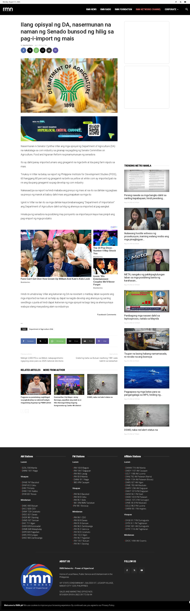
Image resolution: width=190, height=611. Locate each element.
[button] (186, 9)
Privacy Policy (108, 605)
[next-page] (27, 411)
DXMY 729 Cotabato (31, 511)
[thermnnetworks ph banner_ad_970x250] (69, 128)
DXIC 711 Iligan (28, 523)
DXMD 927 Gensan (30, 520)
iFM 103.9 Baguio (81, 467)
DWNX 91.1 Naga (81, 479)
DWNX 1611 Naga (30, 470)
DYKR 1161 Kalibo (30, 491)
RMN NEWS (91, 9)
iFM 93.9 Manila (80, 476)
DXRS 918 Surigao (30, 535)
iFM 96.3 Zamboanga (83, 526)
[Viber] (55, 50)
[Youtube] (185, 2)
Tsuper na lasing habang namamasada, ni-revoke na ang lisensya (145, 355)
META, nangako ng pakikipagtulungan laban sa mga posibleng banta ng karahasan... (144, 277)
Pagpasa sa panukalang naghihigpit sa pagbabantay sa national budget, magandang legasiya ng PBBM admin (36, 400)
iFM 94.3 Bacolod (81, 494)
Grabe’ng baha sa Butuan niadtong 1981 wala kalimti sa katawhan (97, 359)
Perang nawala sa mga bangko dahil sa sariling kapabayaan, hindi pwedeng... (145, 197)
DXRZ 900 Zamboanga (32, 538)
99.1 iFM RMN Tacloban (84, 502)
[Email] (42, 50)
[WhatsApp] (36, 50)
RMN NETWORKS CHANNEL (148, 9)
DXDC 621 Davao (29, 514)
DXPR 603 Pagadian (30, 532)
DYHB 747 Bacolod (30, 482)
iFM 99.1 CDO (80, 517)
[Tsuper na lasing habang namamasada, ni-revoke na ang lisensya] (146, 339)
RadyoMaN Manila (28, 45)
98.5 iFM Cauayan (81, 482)
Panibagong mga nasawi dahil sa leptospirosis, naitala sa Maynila (142, 317)
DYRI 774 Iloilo (28, 488)
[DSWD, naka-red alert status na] (102, 384)
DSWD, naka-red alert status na (100, 397)
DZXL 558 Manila (29, 467)
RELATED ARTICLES (30, 369)
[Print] (49, 50)
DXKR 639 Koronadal (31, 526)
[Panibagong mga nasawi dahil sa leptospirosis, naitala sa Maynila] (146, 301)
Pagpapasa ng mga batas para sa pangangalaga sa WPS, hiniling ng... (143, 393)
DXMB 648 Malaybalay (32, 529)
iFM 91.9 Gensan (81, 523)
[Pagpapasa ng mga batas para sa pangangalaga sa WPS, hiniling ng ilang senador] (146, 377)
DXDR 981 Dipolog (30, 517)
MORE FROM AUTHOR (54, 369)
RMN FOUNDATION (123, 9)
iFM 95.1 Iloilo (80, 500)
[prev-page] (22, 411)
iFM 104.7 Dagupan (82, 470)
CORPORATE (170, 9)
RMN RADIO (105, 9)
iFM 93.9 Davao (80, 520)
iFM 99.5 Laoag (80, 473)
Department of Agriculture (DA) (41, 329)
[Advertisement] (146, 133)
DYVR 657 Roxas (29, 494)
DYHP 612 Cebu (29, 485)
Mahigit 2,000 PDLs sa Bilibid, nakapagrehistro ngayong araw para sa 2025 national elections (42, 359)
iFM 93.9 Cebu (80, 497)
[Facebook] (176, 2)
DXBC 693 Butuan (30, 505)
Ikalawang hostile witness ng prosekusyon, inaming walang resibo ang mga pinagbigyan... (146, 236)
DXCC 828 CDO (29, 508)
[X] (180, 2)
